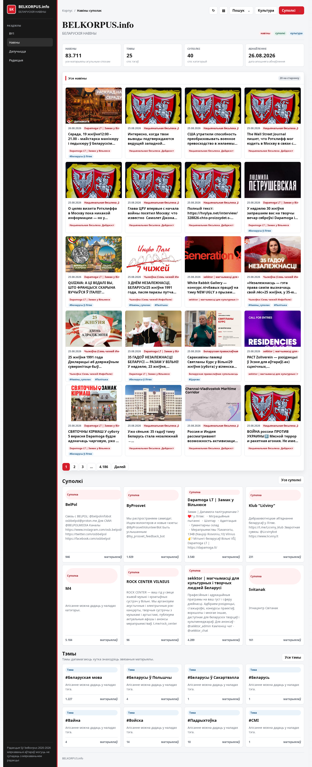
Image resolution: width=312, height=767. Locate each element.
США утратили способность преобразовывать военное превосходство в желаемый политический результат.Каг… (212, 139)
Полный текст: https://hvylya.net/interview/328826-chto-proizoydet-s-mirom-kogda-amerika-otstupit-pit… (212, 213)
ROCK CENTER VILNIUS (147, 581)
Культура (266, 10)
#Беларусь (259, 677)
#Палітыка (161, 305)
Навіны (14, 42)
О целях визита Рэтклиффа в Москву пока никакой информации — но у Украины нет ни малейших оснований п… (93, 213)
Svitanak (257, 589)
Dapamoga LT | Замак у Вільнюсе (101, 128)
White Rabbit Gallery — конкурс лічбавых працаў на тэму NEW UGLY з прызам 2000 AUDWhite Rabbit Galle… (212, 287)
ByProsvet (136, 505)
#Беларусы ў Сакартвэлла (213, 677)
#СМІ (254, 720)
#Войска (134, 720)
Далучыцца (17, 51)
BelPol (71, 504)
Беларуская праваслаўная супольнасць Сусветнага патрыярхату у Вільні (221, 351)
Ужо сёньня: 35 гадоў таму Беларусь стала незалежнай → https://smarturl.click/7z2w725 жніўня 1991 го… (153, 436)
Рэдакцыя (16, 60)
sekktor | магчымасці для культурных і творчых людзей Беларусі (221, 277)
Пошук (238, 10)
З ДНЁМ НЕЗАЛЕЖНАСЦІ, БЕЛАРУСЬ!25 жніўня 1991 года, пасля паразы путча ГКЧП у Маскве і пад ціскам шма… (152, 287)
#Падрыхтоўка (202, 720)
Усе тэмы (293, 657)
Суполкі (288, 10)
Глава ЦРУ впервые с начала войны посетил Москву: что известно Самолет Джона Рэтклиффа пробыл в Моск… (153, 213)
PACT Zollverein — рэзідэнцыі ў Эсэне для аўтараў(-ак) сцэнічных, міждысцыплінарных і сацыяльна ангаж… (272, 362)
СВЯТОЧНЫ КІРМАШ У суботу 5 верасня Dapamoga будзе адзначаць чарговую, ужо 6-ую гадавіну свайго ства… (93, 436)
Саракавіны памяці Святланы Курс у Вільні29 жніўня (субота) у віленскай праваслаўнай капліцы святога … (211, 362)
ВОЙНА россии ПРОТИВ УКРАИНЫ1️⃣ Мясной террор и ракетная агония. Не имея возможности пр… (272, 436)
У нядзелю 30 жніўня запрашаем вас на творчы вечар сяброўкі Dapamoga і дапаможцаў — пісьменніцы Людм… (272, 213)
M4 (68, 588)
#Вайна (72, 720)
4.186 (103, 466)
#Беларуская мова (83, 677)
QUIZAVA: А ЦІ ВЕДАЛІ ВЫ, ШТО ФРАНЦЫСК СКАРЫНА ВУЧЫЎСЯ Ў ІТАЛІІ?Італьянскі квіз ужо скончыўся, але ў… (91, 287)
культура (296, 33)
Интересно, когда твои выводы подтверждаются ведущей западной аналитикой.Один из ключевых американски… (151, 139)
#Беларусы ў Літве (81, 156)
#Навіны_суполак (139, 305)
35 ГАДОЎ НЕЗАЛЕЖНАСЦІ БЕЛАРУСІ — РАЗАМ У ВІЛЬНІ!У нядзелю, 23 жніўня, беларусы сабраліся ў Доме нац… (153, 362)
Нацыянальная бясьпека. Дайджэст (161, 128)
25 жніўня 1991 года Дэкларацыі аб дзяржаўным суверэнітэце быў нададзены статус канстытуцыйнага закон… (93, 362)
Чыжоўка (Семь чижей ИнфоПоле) (161, 277)
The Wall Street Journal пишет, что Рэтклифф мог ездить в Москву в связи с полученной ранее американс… (270, 139)
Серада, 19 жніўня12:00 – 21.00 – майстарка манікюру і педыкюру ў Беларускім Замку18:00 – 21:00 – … (93, 139)
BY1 (11, 33)
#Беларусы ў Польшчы (149, 677)
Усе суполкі (291, 480)
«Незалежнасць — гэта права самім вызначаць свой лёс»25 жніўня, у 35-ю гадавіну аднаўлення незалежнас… (270, 287)
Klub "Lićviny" (262, 505)
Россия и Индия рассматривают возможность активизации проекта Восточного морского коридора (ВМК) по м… (212, 436)
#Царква (194, 379)
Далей (120, 466)
